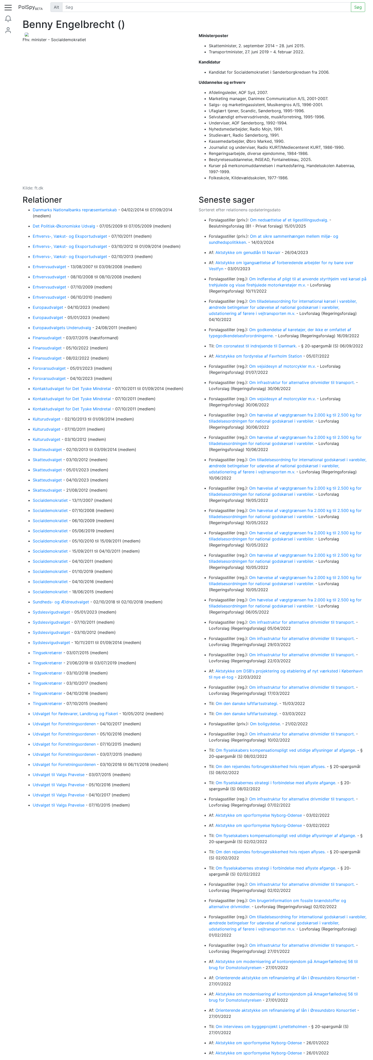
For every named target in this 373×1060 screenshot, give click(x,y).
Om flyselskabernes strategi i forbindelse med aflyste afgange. (276, 782)
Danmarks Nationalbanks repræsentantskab (75, 209)
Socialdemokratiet (51, 500)
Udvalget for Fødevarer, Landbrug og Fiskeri (76, 713)
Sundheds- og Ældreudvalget (61, 601)
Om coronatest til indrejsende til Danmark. (257, 345)
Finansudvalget (48, 337)
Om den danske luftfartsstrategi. (247, 703)
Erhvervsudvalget (50, 266)
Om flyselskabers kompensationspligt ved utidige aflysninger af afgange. (286, 750)
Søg (358, 7)
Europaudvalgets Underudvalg (62, 327)
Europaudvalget (48, 307)
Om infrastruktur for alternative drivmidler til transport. (302, 382)
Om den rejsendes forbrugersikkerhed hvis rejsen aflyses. (271, 766)
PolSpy (30, 7)
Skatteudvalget (48, 449)
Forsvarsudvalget (50, 368)
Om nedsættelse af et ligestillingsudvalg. (289, 219)
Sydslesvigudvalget (52, 612)
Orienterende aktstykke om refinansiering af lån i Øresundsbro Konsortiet (286, 977)
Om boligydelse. (266, 723)
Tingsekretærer (48, 652)
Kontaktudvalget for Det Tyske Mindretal (72, 388)
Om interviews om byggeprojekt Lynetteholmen (262, 1026)
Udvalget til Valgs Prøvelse (59, 774)
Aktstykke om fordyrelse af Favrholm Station (259, 356)
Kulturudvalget (47, 419)
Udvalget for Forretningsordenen (65, 723)
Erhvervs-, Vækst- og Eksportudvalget (70, 236)
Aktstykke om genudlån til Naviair (248, 252)
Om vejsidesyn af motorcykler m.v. (283, 366)
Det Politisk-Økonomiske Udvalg (64, 226)
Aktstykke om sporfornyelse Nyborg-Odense (259, 815)
